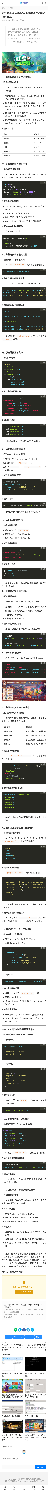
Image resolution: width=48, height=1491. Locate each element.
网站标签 (8, 1481)
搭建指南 (4, 8)
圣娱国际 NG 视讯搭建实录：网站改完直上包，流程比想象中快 (12, 1437)
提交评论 (40, 1467)
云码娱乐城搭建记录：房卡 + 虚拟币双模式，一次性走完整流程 (35, 1437)
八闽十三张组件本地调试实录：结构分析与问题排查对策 (36, 1347)
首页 (4, 1488)
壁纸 (43, 1488)
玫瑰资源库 (24, 3)
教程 (24, 1488)
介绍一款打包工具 (31, 1416)
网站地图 (29, 1479)
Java (8, 1337)
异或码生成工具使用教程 (11, 1416)
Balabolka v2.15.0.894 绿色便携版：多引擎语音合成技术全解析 (12, 1347)
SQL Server (18, 1337)
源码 (14, 1488)
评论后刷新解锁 (26, 1292)
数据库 (38, 1337)
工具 (33, 1488)
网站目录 (37, 1479)
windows (29, 1337)
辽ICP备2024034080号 (20, 1481)
